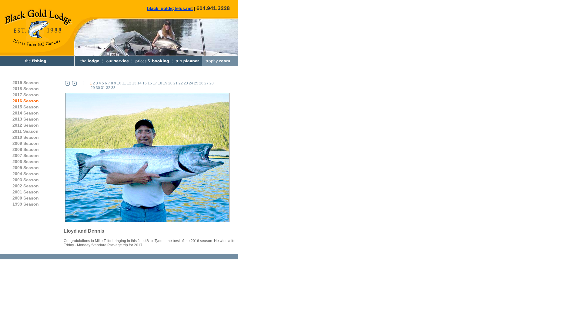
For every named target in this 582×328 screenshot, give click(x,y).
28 (211, 83)
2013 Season (25, 119)
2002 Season (25, 185)
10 (119, 83)
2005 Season (25, 167)
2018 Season (25, 88)
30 (98, 88)
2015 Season (25, 106)
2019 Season (25, 82)
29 (93, 88)
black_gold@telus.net (170, 8)
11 (124, 83)
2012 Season (25, 125)
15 (144, 83)
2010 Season (25, 137)
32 (108, 88)
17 (155, 83)
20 (170, 83)
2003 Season (25, 179)
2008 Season (25, 149)
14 (139, 83)
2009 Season (25, 143)
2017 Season (25, 94)
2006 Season (25, 161)
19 (165, 83)
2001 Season (25, 192)
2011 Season (25, 131)
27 (206, 83)
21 (175, 83)
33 (113, 88)
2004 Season (25, 173)
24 (191, 83)
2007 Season (25, 155)
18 (160, 83)
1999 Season (25, 204)
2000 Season (25, 198)
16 (150, 83)
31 (103, 88)
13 (134, 83)
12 (129, 83)
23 (186, 83)
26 (201, 83)
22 (181, 83)
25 (196, 83)
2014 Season (25, 113)
